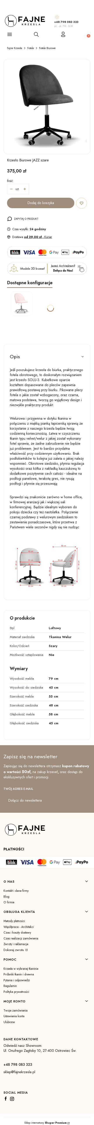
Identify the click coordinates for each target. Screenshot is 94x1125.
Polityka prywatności (16, 992)
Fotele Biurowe (47, 48)
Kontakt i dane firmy (16, 891)
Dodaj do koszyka (40, 202)
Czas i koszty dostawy (17, 932)
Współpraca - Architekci (18, 927)
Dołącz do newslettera (25, 800)
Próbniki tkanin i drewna (18, 974)
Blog (6, 896)
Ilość (10, 181)
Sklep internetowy (45, 1123)
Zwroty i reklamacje (15, 944)
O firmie (8, 902)
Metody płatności (14, 921)
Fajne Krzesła (14, 48)
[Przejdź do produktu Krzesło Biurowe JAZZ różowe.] (21, 303)
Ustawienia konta (13, 1016)
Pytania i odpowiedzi (16, 980)
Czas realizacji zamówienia (20, 938)
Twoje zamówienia (15, 1010)
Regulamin (10, 986)
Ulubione (9, 1022)
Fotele (30, 48)
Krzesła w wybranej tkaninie (20, 968)
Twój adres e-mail (18, 789)
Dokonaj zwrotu (14, 950)
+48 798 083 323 (66, 22)
